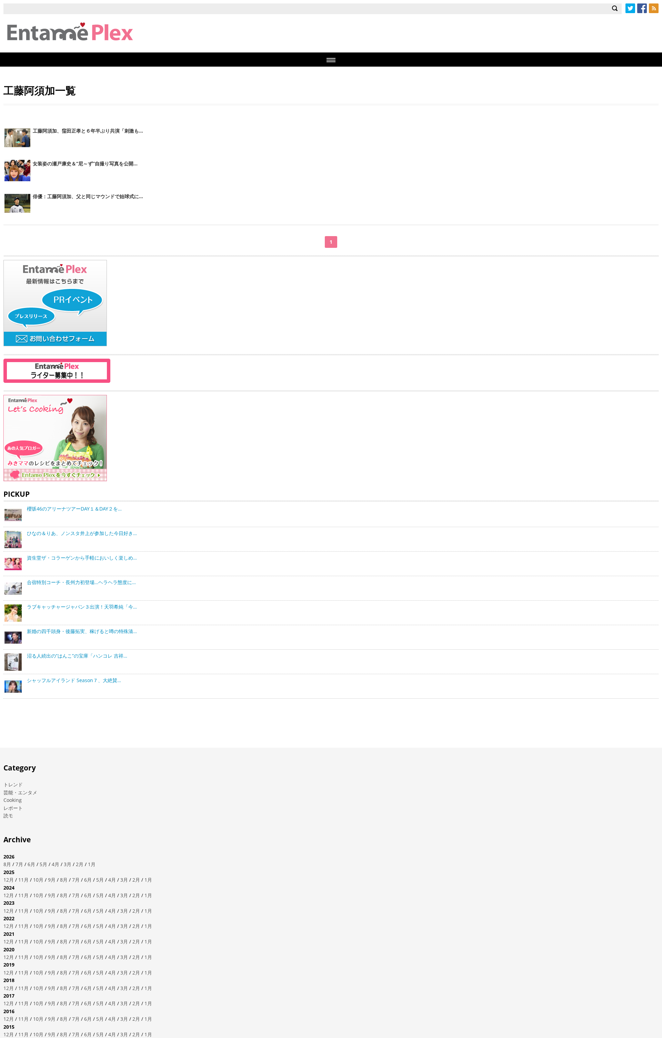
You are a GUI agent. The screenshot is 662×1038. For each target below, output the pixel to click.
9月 (52, 879)
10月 (38, 879)
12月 (8, 879)
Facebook (642, 8)
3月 (67, 864)
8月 (7, 864)
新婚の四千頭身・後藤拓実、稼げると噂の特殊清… (82, 631)
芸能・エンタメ (20, 792)
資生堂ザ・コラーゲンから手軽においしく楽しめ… (82, 557)
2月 (79, 864)
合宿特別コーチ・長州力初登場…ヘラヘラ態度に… (81, 582)
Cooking (12, 800)
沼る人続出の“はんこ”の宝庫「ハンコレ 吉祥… (77, 655)
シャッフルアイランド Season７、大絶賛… (74, 680)
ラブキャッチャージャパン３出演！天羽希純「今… (82, 606)
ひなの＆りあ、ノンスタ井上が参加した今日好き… (82, 533)
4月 (55, 864)
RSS (654, 8)
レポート (13, 808)
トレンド (13, 784)
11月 (23, 879)
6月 (31, 864)
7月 (19, 864)
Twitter (630, 8)
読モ (8, 815)
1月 (92, 864)
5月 (43, 864)
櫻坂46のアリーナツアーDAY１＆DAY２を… (74, 508)
